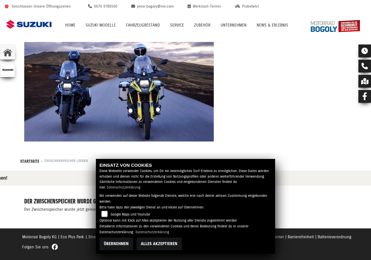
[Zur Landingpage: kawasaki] (7, 69)
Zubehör (202, 25)
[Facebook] (364, 96)
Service (177, 25)
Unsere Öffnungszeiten (52, 6)
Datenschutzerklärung (123, 187)
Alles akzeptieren (159, 243)
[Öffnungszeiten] (364, 50)
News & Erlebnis (272, 25)
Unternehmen (234, 25)
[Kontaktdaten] (364, 66)
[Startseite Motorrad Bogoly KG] (337, 24)
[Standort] (364, 81)
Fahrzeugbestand (143, 25)
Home (70, 25)
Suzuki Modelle (101, 25)
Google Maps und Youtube (130, 214)
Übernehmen (116, 243)
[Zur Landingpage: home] (7, 52)
